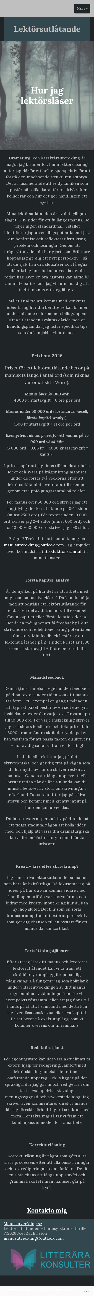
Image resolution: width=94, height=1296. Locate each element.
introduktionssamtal (61, 551)
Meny (83, 8)
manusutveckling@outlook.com (34, 545)
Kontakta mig (47, 1210)
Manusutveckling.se (23, 1223)
